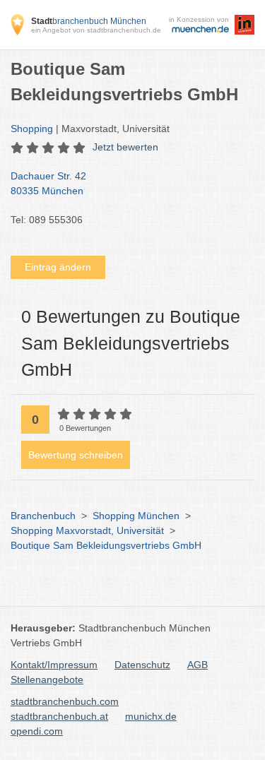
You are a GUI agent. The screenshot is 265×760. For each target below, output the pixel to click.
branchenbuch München (88, 21)
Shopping (32, 128)
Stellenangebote (47, 679)
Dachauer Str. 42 (48, 183)
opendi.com (37, 731)
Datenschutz (142, 664)
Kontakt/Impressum (54, 664)
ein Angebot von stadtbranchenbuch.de (96, 30)
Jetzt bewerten (125, 147)
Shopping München (136, 515)
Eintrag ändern (58, 267)
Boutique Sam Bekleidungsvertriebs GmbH (106, 545)
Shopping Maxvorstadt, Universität (87, 530)
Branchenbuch (43, 515)
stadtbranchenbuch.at (59, 716)
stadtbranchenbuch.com (65, 701)
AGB (197, 664)
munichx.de (151, 716)
